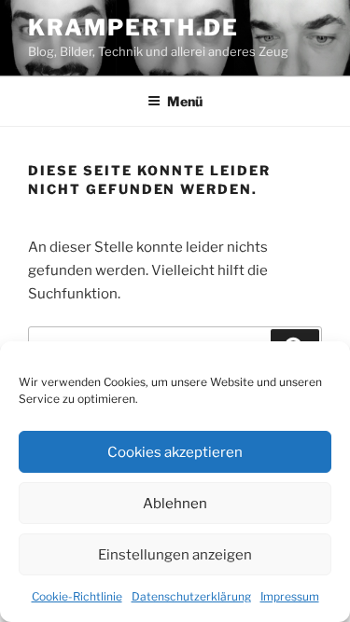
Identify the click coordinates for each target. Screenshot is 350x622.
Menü (185, 101)
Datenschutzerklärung (191, 596)
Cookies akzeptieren (175, 452)
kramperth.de (133, 27)
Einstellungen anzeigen (175, 554)
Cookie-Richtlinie (77, 596)
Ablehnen (175, 503)
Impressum (289, 596)
